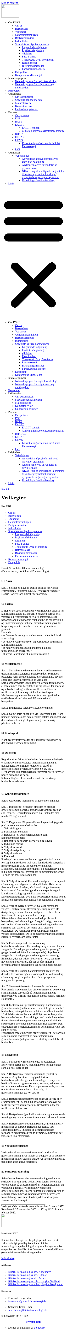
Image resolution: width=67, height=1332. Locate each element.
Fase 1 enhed (29, 56)
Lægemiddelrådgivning (34, 47)
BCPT (18, 121)
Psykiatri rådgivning (33, 50)
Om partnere (22, 115)
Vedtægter (20, 31)
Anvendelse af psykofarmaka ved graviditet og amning (40, 160)
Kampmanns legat (18, 559)
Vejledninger (22, 155)
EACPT (19, 124)
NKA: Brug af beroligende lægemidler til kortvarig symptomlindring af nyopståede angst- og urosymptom (43, 174)
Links (11, 183)
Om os (18, 25)
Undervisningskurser (26, 109)
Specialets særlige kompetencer (32, 44)
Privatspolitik (33, 1321)
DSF (17, 118)
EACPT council (31, 127)
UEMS (19, 140)
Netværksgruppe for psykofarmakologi (36, 81)
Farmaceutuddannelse (34, 68)
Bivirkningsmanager (33, 65)
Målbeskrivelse (23, 103)
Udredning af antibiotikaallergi (38, 180)
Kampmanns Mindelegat (28, 75)
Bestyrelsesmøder (24, 37)
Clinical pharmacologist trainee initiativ (43, 130)
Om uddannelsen (24, 96)
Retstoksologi (29, 62)
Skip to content (9, 2)
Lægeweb (39, 1327)
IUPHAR (20, 133)
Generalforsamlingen (26, 34)
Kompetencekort (24, 106)
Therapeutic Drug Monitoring (38, 59)
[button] (33, 253)
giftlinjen (27, 53)
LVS (17, 149)
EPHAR (19, 137)
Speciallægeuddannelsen (28, 99)
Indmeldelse (21, 41)
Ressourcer (14, 90)
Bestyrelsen (21, 28)
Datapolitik (21, 72)
